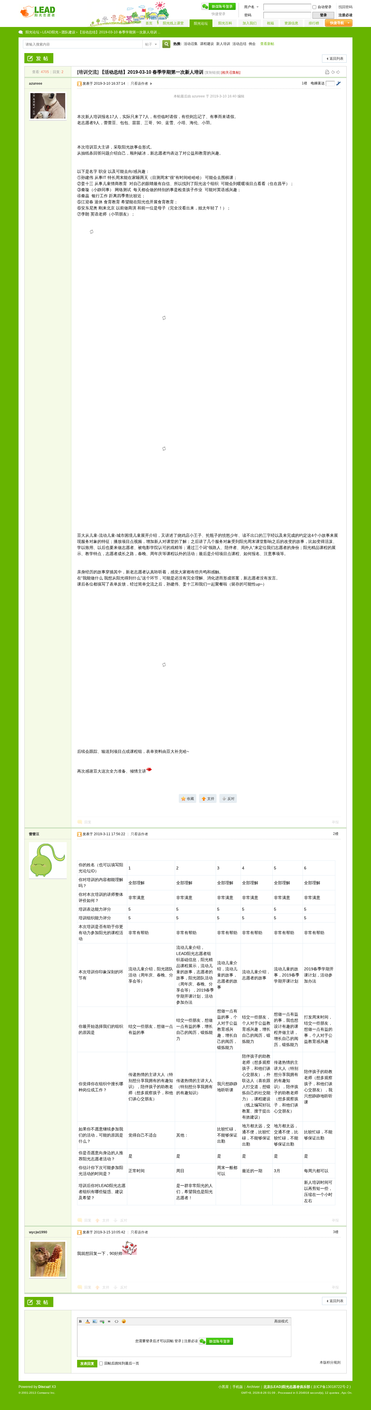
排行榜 (314, 23)
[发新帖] (38, 58)
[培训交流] (88, 72)
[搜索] (165, 44)
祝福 (270, 23)
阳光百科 (225, 23)
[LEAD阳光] (38, 18)
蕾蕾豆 (34, 834)
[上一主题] (332, 72)
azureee (35, 83)
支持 (106, 1220)
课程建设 (207, 44)
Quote (109, 1321)
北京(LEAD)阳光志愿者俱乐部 (286, 1387)
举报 (335, 822)
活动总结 (239, 44)
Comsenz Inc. (46, 1392)
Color (87, 1321)
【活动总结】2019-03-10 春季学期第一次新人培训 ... (119, 32)
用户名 (249, 7)
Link (102, 1321)
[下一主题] (338, 72)
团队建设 (68, 32)
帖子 (148, 44)
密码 (247, 15)
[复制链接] (212, 72)
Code (116, 1321)
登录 (177, 1341)
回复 (87, 822)
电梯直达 (318, 83)
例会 (252, 44)
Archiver (253, 1387)
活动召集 (191, 44)
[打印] (327, 72)
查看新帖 (267, 44)
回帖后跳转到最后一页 (121, 1363)
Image (95, 1321)
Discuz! (44, 1387)
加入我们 (250, 23)
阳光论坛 (201, 23)
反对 (123, 1220)
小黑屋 (223, 1387)
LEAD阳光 (50, 32)
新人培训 (223, 44)
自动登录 (325, 7)
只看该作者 (139, 83)
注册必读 (345, 15)
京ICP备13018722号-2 (331, 1387)
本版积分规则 (330, 1362)
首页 (149, 23)
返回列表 (336, 59)
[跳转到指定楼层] (338, 83)
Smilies (124, 1321)
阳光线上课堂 (173, 23)
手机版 (237, 1387)
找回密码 (345, 7)
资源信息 (291, 23)
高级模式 (281, 1321)
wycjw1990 (38, 1232)
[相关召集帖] (230, 72)
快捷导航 (337, 23)
